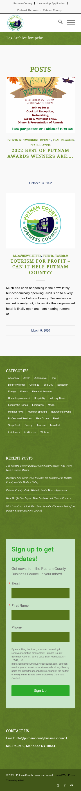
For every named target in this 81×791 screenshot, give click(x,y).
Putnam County (23, 3)
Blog (53, 378)
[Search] (58, 23)
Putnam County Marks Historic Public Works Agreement (36, 490)
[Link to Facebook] (64, 785)
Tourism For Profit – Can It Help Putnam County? (40, 267)
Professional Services (20, 418)
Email (15, 583)
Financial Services (42, 391)
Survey (28, 425)
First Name (20, 605)
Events (12, 140)
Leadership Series (18, 405)
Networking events (35, 140)
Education (62, 384)
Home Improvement (19, 398)
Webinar (45, 432)
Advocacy (13, 378)
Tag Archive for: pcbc (24, 38)
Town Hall (55, 425)
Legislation (38, 405)
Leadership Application (51, 3)
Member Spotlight (37, 411)
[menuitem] (23, 3)
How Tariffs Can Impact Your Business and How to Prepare (38, 498)
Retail (56, 418)
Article (26, 378)
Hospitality (39, 398)
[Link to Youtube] (71, 785)
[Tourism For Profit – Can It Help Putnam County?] (40, 220)
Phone (16, 627)
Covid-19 (34, 384)
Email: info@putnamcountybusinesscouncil (36, 738)
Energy (12, 391)
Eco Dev (48, 384)
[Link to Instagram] (58, 785)
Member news (16, 411)
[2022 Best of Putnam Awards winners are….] (40, 105)
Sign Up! (40, 690)
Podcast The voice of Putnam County (39, 10)
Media (51, 405)
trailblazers (63, 140)
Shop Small (14, 425)
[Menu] (69, 23)
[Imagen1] (33, 23)
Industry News (57, 398)
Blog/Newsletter (27, 255)
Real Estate (42, 418)
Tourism (61, 255)
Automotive (40, 378)
